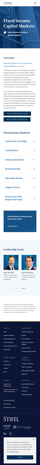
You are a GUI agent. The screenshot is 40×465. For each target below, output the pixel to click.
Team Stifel (7, 349)
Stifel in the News (27, 367)
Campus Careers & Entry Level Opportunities (10, 390)
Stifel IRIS (24, 374)
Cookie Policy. (14, 452)
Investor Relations (9, 335)
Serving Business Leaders (29, 351)
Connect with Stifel (9, 400)
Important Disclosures (28, 384)
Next (23, 288)
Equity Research (26, 339)
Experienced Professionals (7, 385)
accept (20, 457)
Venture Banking (8, 342)
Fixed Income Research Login (17, 113)
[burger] (35, 3)
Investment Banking (27, 332)
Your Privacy (25, 387)
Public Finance (26, 348)
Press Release (12, 226)
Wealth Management (9, 339)
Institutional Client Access (17, 119)
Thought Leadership (27, 363)
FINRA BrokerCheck (27, 394)
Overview (6, 361)
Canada (6, 368)
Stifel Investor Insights (28, 370)
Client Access (7, 404)
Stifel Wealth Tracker (10, 407)
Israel (5, 372)
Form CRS (24, 391)
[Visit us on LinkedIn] (5, 433)
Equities (24, 335)
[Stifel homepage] (8, 3)
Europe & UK (7, 365)
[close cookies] (34, 439)
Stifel (5, 332)
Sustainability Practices (10, 346)
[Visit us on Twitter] (10, 434)
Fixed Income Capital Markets (27, 343)
